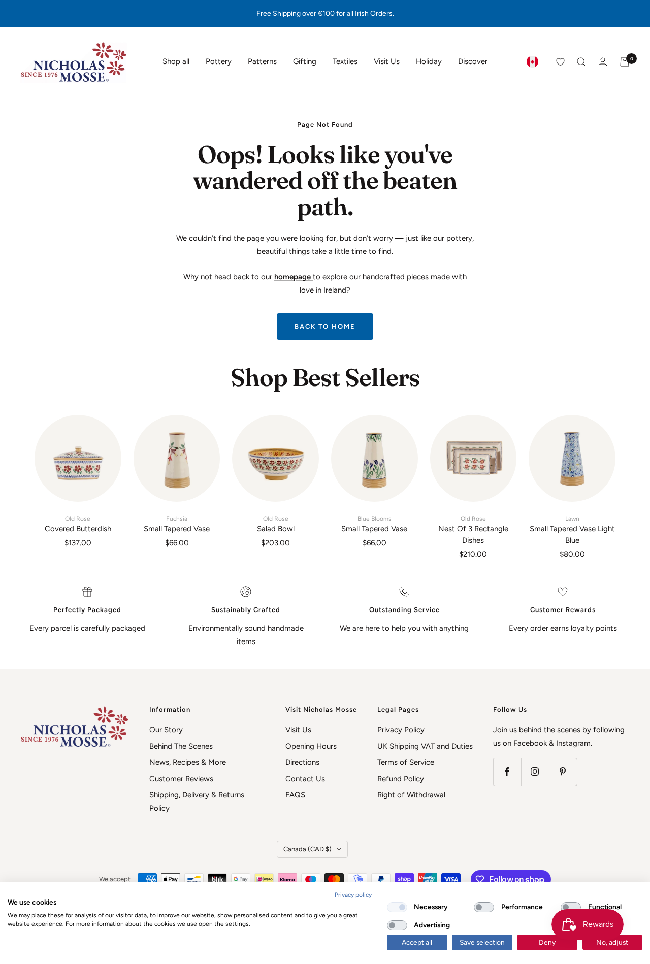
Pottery (219, 61)
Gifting (304, 61)
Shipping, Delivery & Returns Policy (196, 801)
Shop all (175, 61)
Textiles (345, 61)
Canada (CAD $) (307, 849)
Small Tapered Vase (177, 524)
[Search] (581, 62)
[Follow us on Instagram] (535, 772)
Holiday (429, 61)
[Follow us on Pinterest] (563, 772)
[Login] (602, 61)
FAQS (295, 794)
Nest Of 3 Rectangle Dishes (473, 530)
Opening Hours (311, 746)
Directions (302, 762)
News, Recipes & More (187, 762)
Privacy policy (353, 894)
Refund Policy (400, 778)
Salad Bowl (276, 524)
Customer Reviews (181, 778)
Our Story (166, 729)
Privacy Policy (401, 729)
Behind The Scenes (181, 746)
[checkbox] (397, 907)
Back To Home (325, 326)
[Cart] (625, 62)
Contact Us (305, 778)
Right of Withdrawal (411, 794)
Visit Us (387, 61)
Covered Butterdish (78, 524)
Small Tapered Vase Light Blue (572, 530)
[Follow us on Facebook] (507, 772)
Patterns (262, 61)
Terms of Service (405, 762)
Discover (473, 61)
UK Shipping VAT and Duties (425, 746)
